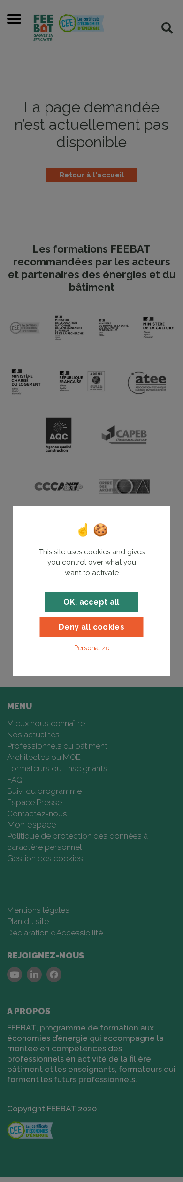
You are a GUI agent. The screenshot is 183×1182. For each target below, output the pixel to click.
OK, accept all (91, 602)
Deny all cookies (91, 627)
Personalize (91, 648)
